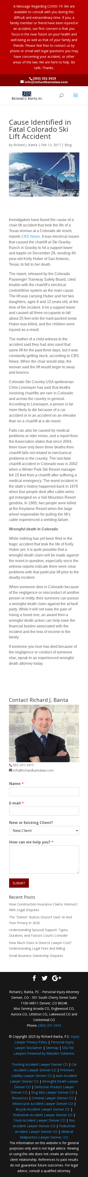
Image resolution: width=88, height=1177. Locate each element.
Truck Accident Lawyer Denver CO (39, 1120)
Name (16, 783)
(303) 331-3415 (44, 78)
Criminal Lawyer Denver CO (52, 1098)
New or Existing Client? (31, 822)
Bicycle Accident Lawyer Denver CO (43, 1109)
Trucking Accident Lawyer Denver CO (39, 1064)
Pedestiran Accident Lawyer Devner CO (43, 1115)
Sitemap (52, 1047)
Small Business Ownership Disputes (36, 955)
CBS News (30, 236)
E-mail (16, 803)
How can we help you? (31, 842)
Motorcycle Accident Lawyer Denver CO (42, 1103)
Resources (20, 1098)
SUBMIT (19, 883)
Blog (68, 145)
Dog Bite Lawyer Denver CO (52, 1092)
